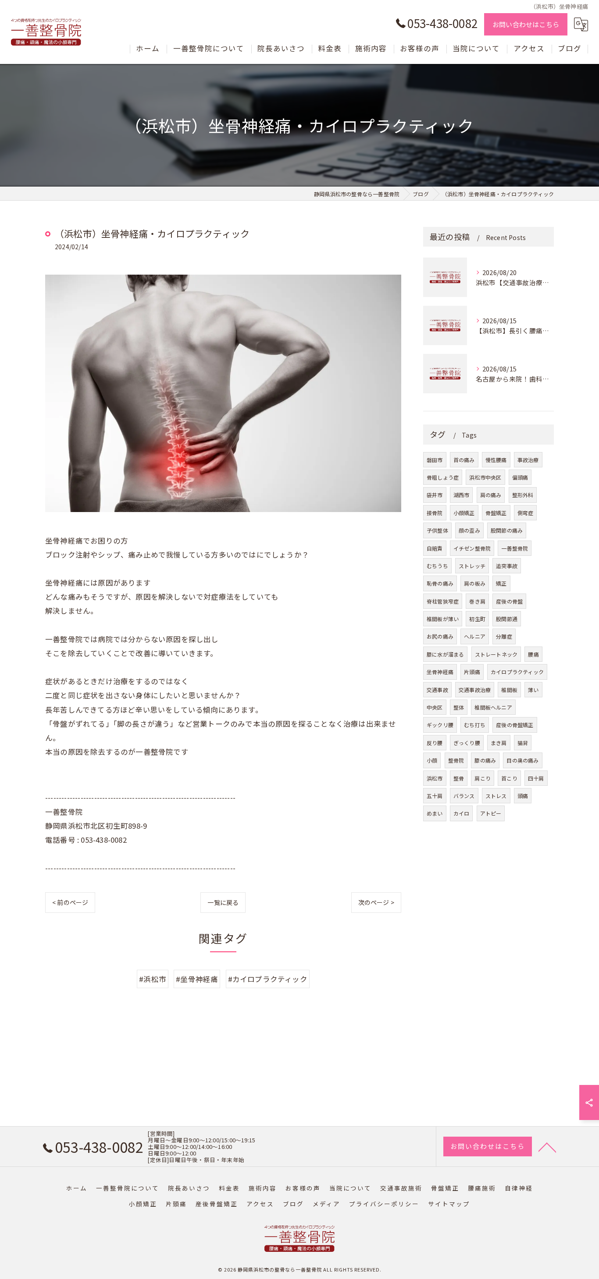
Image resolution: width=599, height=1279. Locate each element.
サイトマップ (449, 1203)
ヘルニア (474, 636)
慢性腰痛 (496, 459)
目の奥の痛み (522, 760)
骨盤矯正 (496, 512)
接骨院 (435, 512)
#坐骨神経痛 (197, 979)
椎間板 (509, 689)
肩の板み (474, 583)
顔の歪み (469, 530)
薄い (533, 689)
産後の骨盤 (509, 601)
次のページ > (376, 902)
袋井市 (435, 494)
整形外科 (523, 494)
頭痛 (522, 795)
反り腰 (435, 742)
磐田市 (435, 459)
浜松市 (435, 778)
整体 (458, 707)
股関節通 (506, 618)
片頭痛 (472, 671)
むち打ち (474, 724)
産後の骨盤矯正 (514, 724)
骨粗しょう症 (443, 477)
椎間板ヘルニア (493, 707)
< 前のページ (70, 902)
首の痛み (464, 459)
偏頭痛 (520, 477)
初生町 (477, 618)
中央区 (435, 707)
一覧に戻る (223, 902)
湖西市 (461, 494)
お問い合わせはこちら (525, 24)
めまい (435, 813)
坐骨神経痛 (440, 671)
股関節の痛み (507, 530)
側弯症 (525, 512)
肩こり (482, 778)
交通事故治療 (475, 689)
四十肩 (536, 778)
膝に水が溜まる (445, 654)
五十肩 (435, 795)
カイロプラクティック (517, 671)
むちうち (437, 565)
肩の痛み (491, 494)
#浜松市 (152, 979)
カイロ (461, 813)
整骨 (458, 778)
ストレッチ (472, 565)
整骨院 (456, 760)
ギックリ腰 (440, 724)
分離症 (504, 636)
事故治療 (528, 459)
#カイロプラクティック (267, 979)
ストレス (496, 795)
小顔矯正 (464, 512)
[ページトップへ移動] (547, 1146)
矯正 (501, 583)
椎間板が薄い (443, 618)
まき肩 (499, 742)
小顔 (432, 760)
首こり (509, 778)
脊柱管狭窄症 (443, 601)
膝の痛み (485, 760)
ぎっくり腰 (466, 742)
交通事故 (437, 689)
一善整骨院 (514, 548)
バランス (464, 795)
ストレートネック (496, 654)
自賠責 (435, 548)
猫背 (522, 742)
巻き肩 (477, 601)
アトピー (491, 813)
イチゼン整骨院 (472, 548)
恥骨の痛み (440, 583)
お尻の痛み (440, 636)
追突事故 (506, 565)
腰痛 (533, 654)
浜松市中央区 (485, 477)
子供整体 (437, 530)
